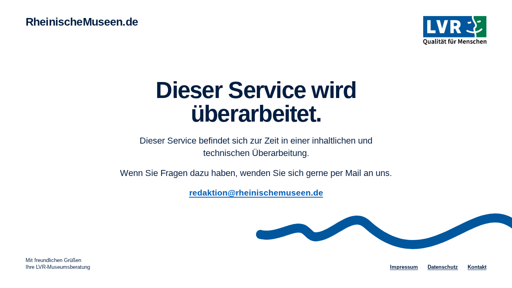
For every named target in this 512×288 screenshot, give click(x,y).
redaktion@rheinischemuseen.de (256, 192)
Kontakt (477, 267)
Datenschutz (443, 267)
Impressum (404, 267)
